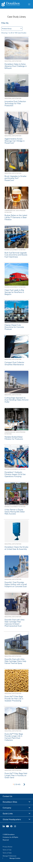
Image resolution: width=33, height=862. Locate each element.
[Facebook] (12, 826)
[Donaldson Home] (13, 4)
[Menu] (29, 4)
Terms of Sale (7, 853)
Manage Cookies (15, 858)
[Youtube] (8, 826)
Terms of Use (7, 850)
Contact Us (7, 796)
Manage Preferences (9, 856)
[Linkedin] (4, 826)
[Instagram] (16, 826)
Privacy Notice (7, 847)
